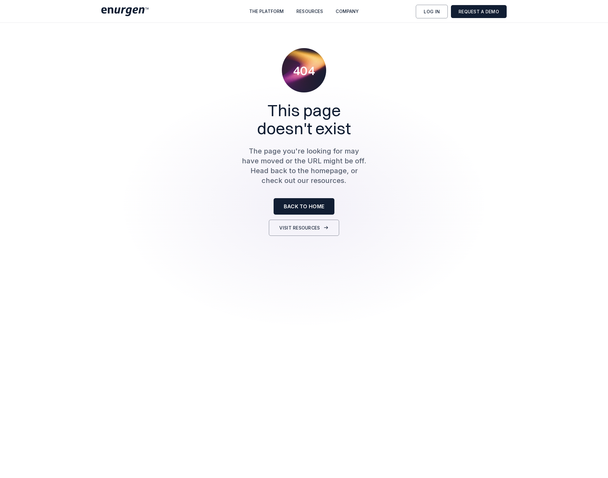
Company (347, 11)
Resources (309, 11)
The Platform (266, 11)
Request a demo (479, 11)
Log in (432, 11)
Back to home (304, 206)
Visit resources (299, 227)
